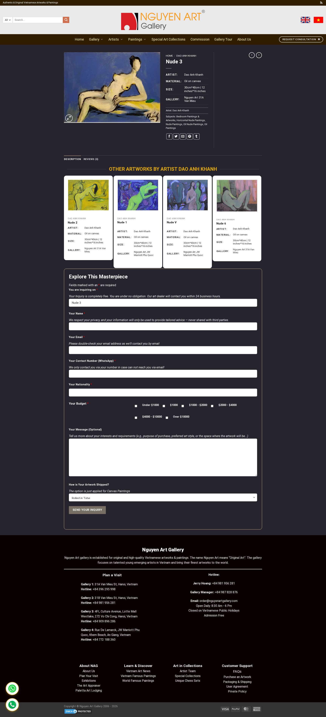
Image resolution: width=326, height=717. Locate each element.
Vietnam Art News (138, 671)
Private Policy (237, 691)
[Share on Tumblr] (196, 136)
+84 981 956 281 (223, 583)
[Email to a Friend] (183, 136)
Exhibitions (89, 680)
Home (79, 39)
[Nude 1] (138, 195)
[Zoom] (69, 118)
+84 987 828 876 (226, 592)
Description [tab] (72, 159)
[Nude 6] (237, 196)
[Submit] (66, 20)
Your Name (77, 313)
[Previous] (65, 221)
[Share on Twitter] (176, 136)
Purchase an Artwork (237, 677)
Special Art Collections (168, 39)
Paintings (135, 39)
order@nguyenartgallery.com (219, 601)
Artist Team (188, 671)
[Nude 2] (88, 195)
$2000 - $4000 (227, 405)
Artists (113, 39)
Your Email (77, 337)
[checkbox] (136, 406)
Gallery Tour (223, 39)
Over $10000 (181, 416)
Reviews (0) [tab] (91, 159)
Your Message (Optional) (85, 429)
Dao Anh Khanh (186, 55)
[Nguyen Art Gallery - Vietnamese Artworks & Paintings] (163, 20)
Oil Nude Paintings (193, 124)
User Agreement (237, 686)
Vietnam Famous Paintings (138, 676)
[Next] (259, 221)
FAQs (237, 671)
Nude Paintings (174, 124)
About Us (244, 39)
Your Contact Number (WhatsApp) (92, 361)
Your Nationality (80, 384)
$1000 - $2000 (198, 405)
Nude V (172, 222)
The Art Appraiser (88, 685)
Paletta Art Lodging (88, 690)
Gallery (94, 39)
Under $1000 (150, 405)
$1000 (174, 405)
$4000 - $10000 (152, 416)
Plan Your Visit (88, 676)
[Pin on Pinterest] (190, 136)
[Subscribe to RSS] (321, 3)
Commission (200, 39)
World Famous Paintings (138, 680)
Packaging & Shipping (237, 682)
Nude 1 (122, 222)
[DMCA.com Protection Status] (78, 711)
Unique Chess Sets (187, 680)
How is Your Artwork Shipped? (89, 484)
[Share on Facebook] (169, 136)
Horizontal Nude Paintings (191, 120)
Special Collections (188, 676)
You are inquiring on (83, 289)
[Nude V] (187, 195)
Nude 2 (72, 222)
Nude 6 (221, 223)
